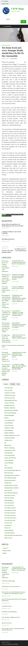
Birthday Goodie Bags (9, 407)
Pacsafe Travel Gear (7, 623)
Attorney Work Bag (9, 402)
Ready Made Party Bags (10, 477)
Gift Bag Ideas (7, 445)
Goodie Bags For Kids (9, 450)
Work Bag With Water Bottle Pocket (13, 535)
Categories (5, 384)
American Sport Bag (9, 397)
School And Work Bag (9, 480)
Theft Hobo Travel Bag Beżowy (9, 611)
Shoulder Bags (7, 482)
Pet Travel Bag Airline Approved (12, 470)
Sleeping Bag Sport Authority (11, 487)
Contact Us (5, 548)
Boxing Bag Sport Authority (11, 410)
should (4, 215)
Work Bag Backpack (9, 532)
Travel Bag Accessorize (10, 507)
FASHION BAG (8, 440)
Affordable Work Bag (9, 395)
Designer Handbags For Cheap (12, 435)
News (5, 465)
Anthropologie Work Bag (10, 400)
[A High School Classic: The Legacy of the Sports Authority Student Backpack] (6, 335)
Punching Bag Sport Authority (11, 475)
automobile (9, 214)
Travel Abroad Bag (9, 502)
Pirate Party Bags (8, 472)
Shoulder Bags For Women (11, 485)
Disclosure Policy (7, 550)
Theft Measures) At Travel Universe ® (11, 586)
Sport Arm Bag (8, 490)
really (21, 214)
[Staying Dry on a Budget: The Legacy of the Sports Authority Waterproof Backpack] (6, 274)
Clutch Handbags (8, 430)
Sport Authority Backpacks (11, 492)
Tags (18, 384)
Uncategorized (7, 525)
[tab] (5, 384)
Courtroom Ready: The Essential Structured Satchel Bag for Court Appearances (19, 262)
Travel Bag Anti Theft (9, 520)
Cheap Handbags (8, 422)
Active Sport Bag (8, 387)
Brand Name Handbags (10, 412)
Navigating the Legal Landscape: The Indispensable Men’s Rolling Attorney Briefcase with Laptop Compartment (19, 298)
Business (6, 417)
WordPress (9, 644)
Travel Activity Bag (9, 505)
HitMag (16, 644)
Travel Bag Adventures (10, 512)
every (14, 214)
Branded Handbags (9, 415)
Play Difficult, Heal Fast (8, 239)
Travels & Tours (8, 522)
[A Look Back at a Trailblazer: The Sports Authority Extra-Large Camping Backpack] (6, 311)
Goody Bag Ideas (8, 452)
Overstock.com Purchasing (8, 581)
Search (8, 19)
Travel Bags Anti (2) (7, 606)
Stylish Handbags (8, 500)
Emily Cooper (14, 58)
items (18, 214)
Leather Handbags (8, 460)
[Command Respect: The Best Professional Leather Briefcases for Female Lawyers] (6, 352)
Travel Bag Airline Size (10, 515)
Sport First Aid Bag (6, 45)
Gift (5, 442)
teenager (8, 215)
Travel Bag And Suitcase (10, 517)
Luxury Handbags (8, 462)
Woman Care (7, 527)
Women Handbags (8, 530)
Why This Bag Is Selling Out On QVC (11, 617)
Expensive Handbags (9, 437)
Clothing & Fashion (9, 427)
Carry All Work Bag (9, 420)
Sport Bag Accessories (9, 495)
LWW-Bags (17, 8)
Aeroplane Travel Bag (9, 392)
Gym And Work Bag (9, 455)
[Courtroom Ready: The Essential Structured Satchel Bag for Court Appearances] (6, 261)
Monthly (13, 384)
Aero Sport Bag (8, 390)
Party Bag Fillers (8, 467)
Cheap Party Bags (8, 425)
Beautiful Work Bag (9, 405)
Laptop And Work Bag (10, 457)
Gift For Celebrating (9, 447)
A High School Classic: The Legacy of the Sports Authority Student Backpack (19, 336)
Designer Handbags (9, 432)
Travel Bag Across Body (10, 510)
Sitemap (4, 553)
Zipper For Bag (8, 537)
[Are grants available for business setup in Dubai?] (6, 287)
